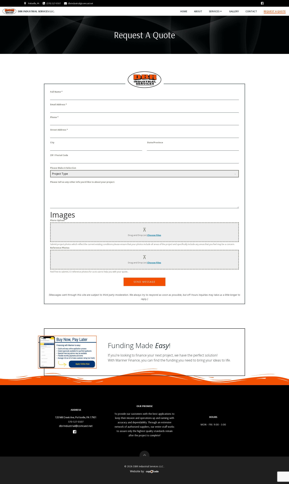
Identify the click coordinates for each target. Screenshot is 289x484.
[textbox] (141, 173)
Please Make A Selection (63, 168)
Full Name (56, 91)
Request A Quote (275, 11)
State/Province (155, 142)
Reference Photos (59, 247)
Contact (251, 11)
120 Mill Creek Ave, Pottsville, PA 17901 (76, 417)
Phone (54, 117)
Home (183, 11)
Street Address (59, 129)
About (198, 11)
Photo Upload (57, 220)
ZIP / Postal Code (59, 155)
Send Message (144, 281)
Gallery (234, 11)
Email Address (58, 104)
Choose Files (154, 235)
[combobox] (144, 173)
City (52, 142)
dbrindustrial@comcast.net (75, 426)
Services (214, 11)
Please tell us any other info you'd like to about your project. (82, 182)
